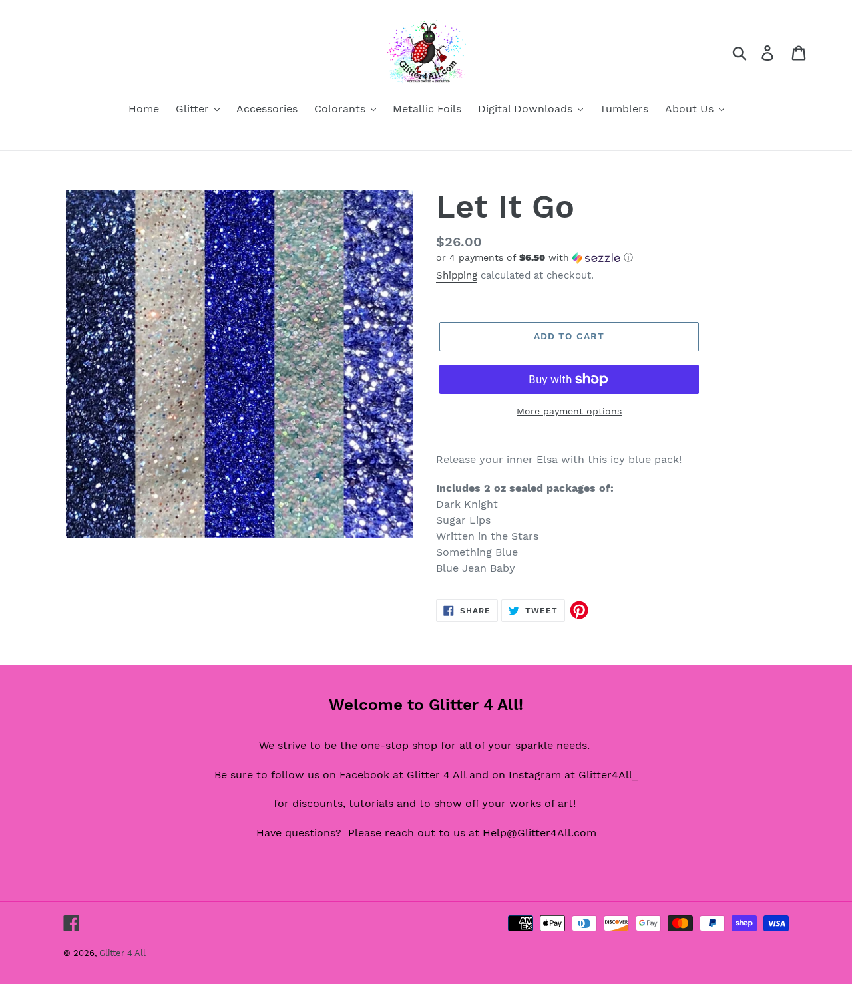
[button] (612, 257)
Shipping (456, 275)
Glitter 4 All (122, 953)
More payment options (569, 411)
